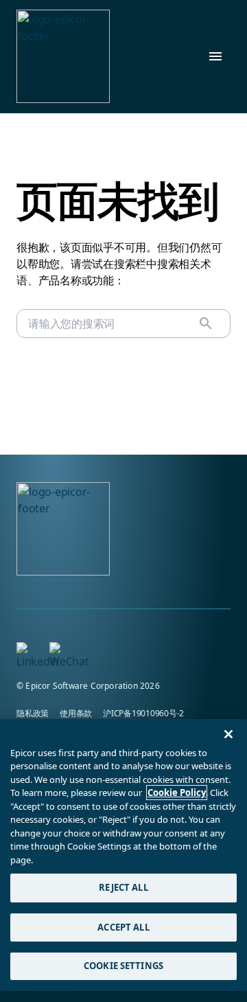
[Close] (228, 734)
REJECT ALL (123, 887)
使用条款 (76, 713)
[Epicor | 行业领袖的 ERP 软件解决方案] (63, 56)
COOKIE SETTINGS (123, 965)
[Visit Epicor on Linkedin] (24, 650)
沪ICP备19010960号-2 (143, 713)
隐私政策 (32, 713)
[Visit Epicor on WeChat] (57, 650)
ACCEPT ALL (123, 927)
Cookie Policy (177, 792)
